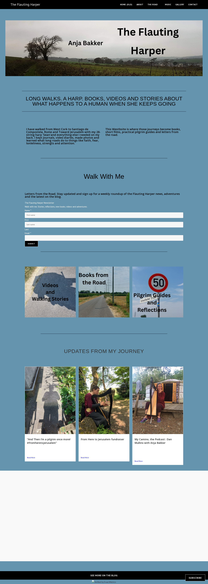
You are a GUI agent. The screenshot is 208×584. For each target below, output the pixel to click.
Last (27, 229)
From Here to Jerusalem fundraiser (102, 439)
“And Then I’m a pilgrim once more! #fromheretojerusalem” (48, 441)
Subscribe (195, 577)
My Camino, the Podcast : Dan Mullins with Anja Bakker (153, 441)
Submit (31, 244)
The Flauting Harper (25, 4)
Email (28, 233)
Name (28, 210)
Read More (31, 457)
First (27, 220)
